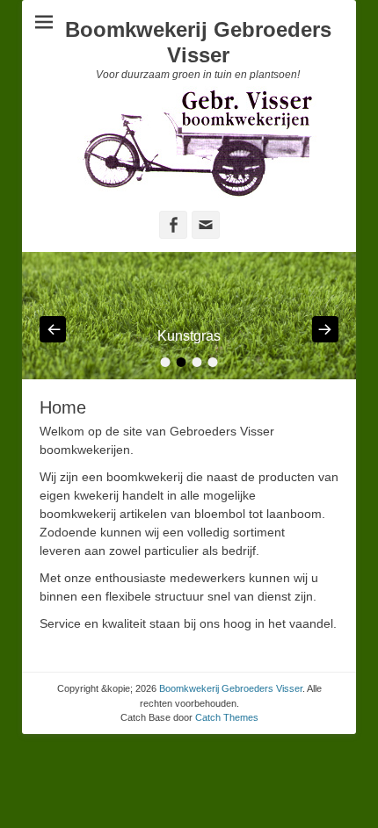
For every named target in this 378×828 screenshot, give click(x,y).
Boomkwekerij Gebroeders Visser (198, 42)
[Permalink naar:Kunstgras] (189, 315)
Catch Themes (226, 717)
